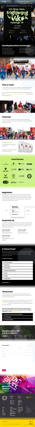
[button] (32, 2)
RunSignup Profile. (16, 311)
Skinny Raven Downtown (7, 232)
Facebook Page (5, 303)
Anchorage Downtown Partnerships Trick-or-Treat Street (15, 94)
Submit (4, 370)
